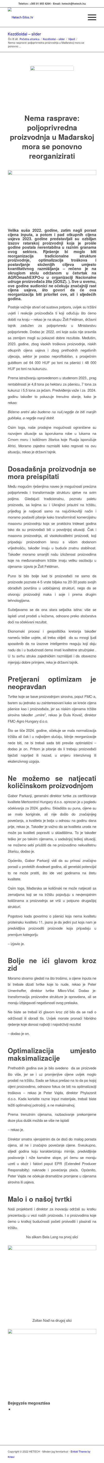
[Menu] (89, 17)
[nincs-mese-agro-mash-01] (52, 87)
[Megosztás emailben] (14, 1409)
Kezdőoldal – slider (24, 34)
